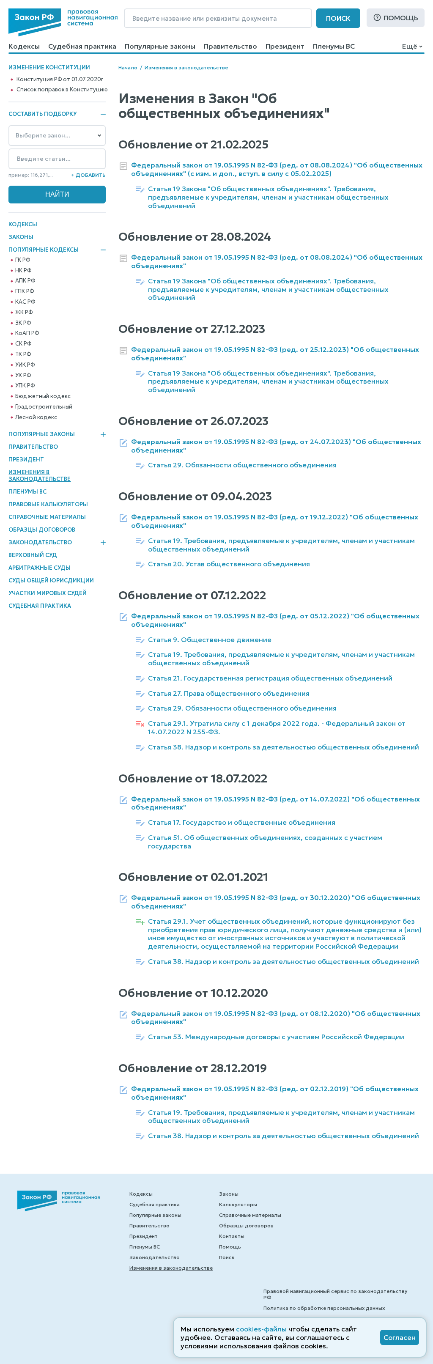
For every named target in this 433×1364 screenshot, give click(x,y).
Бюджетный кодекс (42, 396)
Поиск (338, 18)
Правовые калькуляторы (48, 504)
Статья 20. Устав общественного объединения (229, 564)
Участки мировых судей (47, 593)
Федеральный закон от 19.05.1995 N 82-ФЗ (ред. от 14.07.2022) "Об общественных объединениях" (275, 803)
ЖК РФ (24, 312)
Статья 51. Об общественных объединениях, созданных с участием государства (265, 842)
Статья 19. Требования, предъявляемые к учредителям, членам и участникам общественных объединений (281, 545)
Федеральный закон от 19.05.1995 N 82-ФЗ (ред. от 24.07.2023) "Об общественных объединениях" (276, 446)
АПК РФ (25, 280)
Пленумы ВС (334, 46)
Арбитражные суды (39, 567)
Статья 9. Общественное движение (209, 640)
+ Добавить (88, 175)
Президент (285, 46)
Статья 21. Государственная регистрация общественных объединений (270, 678)
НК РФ (23, 270)
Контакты (231, 1236)
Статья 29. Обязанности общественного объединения (242, 465)
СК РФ (23, 343)
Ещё (409, 46)
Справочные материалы (47, 517)
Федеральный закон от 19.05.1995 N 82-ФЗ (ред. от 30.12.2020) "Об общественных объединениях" (275, 902)
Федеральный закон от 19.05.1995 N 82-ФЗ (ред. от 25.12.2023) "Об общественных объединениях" (275, 354)
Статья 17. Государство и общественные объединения (241, 822)
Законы (20, 237)
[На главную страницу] (63, 22)
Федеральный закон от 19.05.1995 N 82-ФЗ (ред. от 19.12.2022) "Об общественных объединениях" (274, 521)
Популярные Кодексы (43, 250)
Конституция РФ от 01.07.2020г (59, 79)
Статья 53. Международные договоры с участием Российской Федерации (276, 1037)
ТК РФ (23, 354)
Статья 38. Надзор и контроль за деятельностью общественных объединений (283, 747)
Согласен (400, 1337)
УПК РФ (25, 385)
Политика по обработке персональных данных (324, 1308)
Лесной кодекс (36, 417)
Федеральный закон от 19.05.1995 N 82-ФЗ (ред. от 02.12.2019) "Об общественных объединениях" (275, 1093)
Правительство (230, 46)
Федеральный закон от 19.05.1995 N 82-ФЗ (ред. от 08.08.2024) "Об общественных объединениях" (276, 261)
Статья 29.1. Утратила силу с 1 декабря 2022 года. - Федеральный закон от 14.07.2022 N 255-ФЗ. (277, 727)
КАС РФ (25, 302)
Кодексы (24, 46)
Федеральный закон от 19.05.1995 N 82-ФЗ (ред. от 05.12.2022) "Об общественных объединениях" (275, 620)
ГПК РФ (24, 291)
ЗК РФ (23, 323)
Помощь (401, 18)
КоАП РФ (27, 333)
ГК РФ (22, 260)
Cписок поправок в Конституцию (61, 89)
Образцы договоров (41, 529)
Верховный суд (32, 555)
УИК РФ (25, 365)
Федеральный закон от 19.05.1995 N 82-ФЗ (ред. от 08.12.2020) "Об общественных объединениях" (275, 1018)
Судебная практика (82, 46)
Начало (127, 67)
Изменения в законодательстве (39, 476)
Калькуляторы (238, 1204)
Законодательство (40, 542)
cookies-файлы (261, 1329)
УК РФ (23, 375)
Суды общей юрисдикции (51, 580)
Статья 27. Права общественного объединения (229, 693)
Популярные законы (160, 46)
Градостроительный (43, 406)
